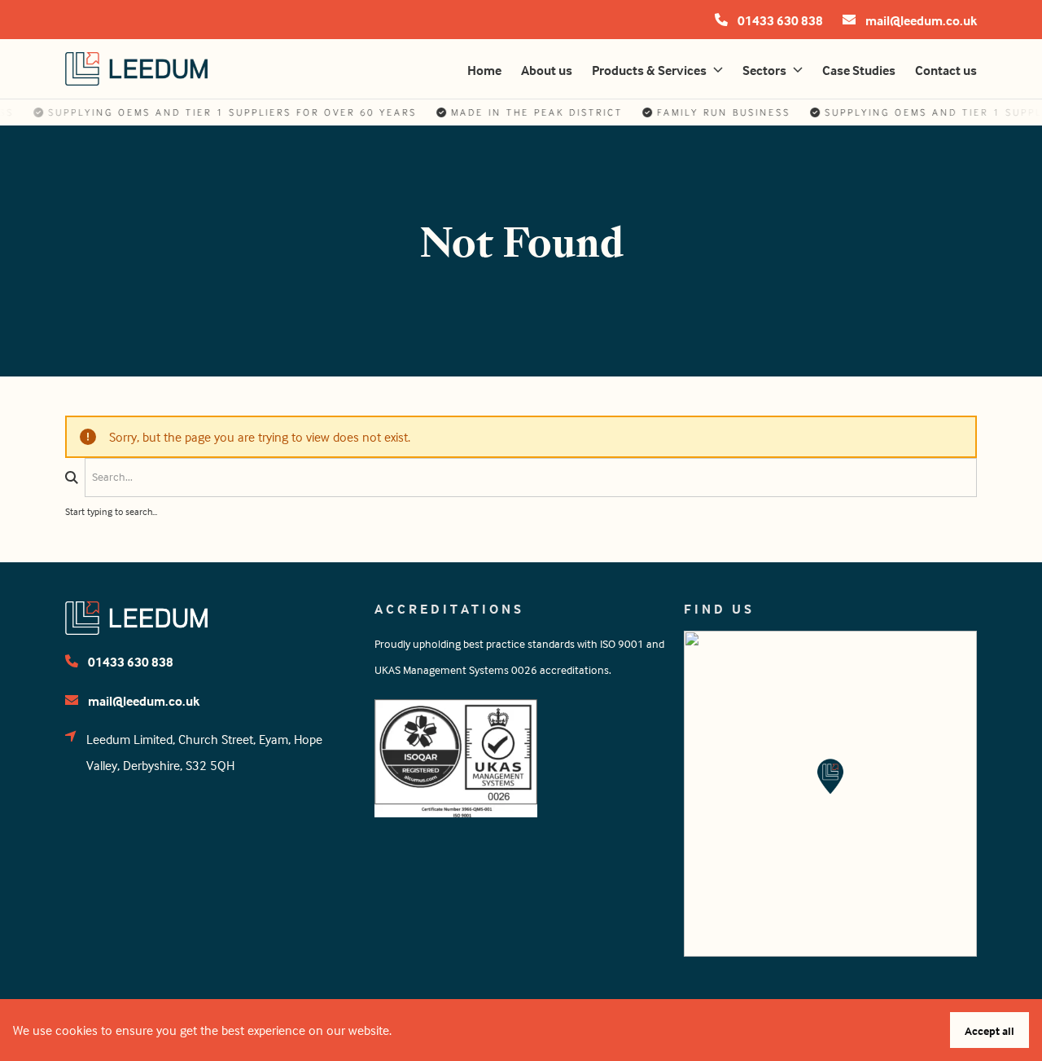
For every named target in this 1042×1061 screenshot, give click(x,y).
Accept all (989, 1030)
